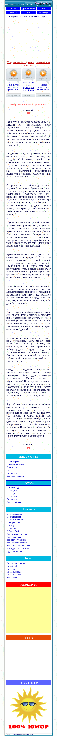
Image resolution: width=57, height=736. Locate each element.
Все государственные (17, 534)
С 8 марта (11, 525)
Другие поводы (14, 551)
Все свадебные (14, 502)
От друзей (12, 496)
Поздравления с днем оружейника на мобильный (28, 64)
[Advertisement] (28, 40)
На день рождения (16, 563)
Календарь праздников (18, 548)
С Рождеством (14, 517)
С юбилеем (12, 467)
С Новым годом (14, 514)
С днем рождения (15, 464)
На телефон (44, 13)
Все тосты (12, 577)
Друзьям (11, 470)
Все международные (17, 542)
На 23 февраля (14, 574)
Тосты (28, 13)
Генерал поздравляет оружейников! (43, 87)
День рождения (28, 9)
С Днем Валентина (16, 519)
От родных (12, 493)
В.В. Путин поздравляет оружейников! (13, 87)
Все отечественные (16, 540)
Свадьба (44, 9)
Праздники (13, 13)
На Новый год (14, 572)
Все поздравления (15, 476)
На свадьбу (12, 569)
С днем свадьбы (14, 487)
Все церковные (14, 537)
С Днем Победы (14, 531)
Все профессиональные (18, 545)
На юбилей (12, 566)
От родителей (13, 490)
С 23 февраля (13, 522)
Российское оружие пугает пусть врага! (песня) (28, 86)
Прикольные (13, 473)
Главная (13, 9)
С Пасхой (11, 528)
